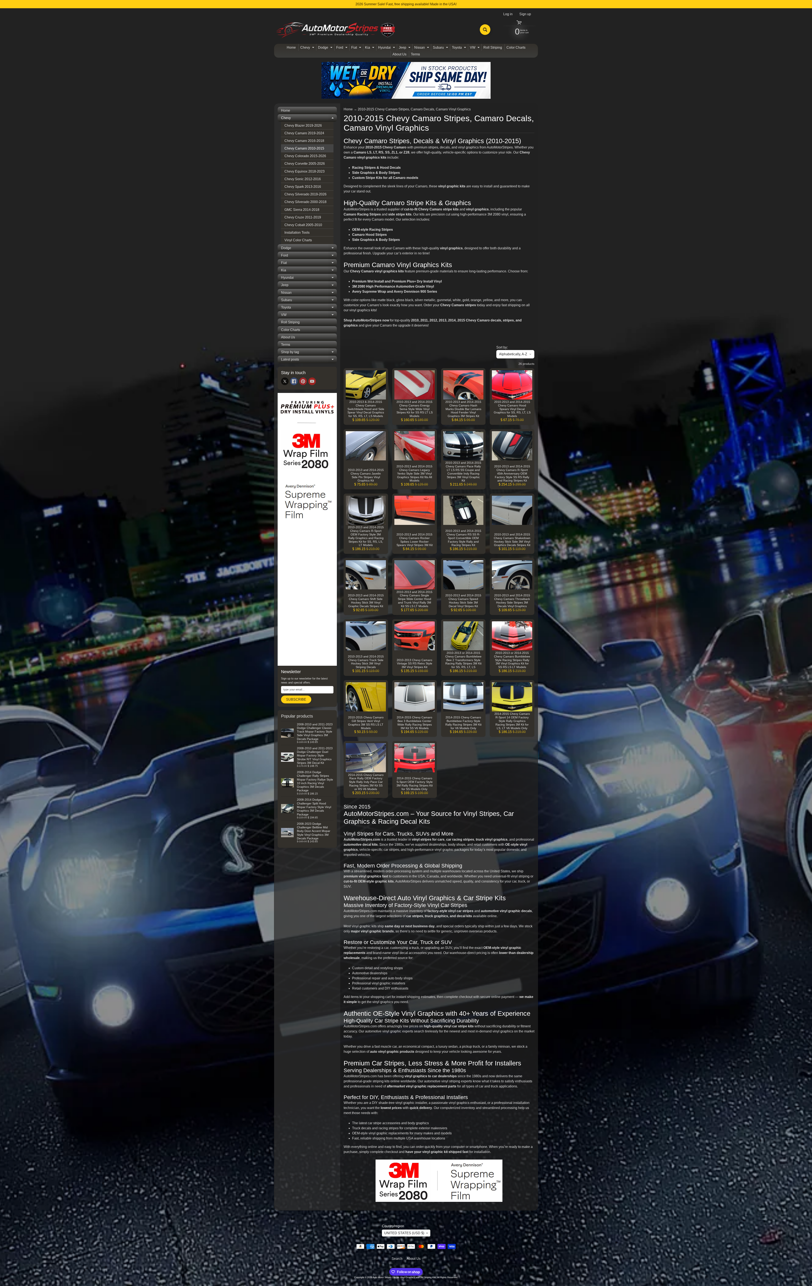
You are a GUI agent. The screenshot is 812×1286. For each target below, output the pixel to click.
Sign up (525, 14)
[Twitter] (285, 381)
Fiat (356, 48)
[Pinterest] (303, 381)
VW (475, 48)
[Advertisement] (307, 598)
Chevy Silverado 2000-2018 (305, 202)
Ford (342, 48)
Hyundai (387, 48)
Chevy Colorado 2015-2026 (305, 156)
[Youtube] (312, 381)
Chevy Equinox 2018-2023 (304, 171)
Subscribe (296, 699)
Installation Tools (297, 232)
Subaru (441, 48)
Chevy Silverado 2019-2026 (305, 194)
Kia (370, 48)
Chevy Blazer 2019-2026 (303, 125)
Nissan (422, 48)
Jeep (405, 48)
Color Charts (515, 47)
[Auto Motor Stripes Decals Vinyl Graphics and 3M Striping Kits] (336, 29)
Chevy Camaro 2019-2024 (304, 133)
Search (397, 1258)
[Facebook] (294, 381)
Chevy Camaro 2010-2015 (304, 148)
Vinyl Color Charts (298, 240)
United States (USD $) (404, 1233)
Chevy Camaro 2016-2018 (304, 141)
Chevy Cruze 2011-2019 (302, 217)
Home (291, 47)
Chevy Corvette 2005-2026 (304, 163)
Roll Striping (492, 47)
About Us (399, 54)
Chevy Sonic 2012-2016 (302, 179)
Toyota (459, 48)
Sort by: (502, 347)
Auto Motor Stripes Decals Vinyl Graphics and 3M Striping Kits (404, 1277)
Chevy (307, 48)
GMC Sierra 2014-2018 (301, 209)
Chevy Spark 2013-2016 (302, 186)
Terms (415, 54)
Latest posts (309, 360)
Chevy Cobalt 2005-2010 (303, 225)
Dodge (325, 48)
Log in (508, 14)
